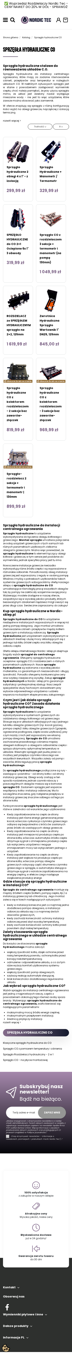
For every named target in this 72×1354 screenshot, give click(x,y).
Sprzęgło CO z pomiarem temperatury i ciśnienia (32, 1048)
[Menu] (5, 20)
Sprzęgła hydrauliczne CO (29, 1032)
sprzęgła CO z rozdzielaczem (34, 661)
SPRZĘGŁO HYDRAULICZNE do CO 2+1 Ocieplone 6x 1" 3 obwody (18, 244)
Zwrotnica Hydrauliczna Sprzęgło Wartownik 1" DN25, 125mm (49, 325)
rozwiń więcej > (12, 120)
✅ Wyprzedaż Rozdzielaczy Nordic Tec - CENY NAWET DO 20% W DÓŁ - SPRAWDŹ (36, 5)
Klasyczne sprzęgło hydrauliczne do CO (27, 1043)
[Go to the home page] (36, 19)
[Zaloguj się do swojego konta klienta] (58, 20)
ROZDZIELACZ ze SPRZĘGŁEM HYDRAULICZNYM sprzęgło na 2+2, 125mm (19, 325)
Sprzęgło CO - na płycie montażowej (25, 1060)
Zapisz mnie (52, 1112)
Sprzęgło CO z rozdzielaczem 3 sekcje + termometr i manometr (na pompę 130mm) (51, 248)
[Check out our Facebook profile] (7, 1306)
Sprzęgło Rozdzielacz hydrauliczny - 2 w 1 (28, 1054)
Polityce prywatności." (36, 1132)
